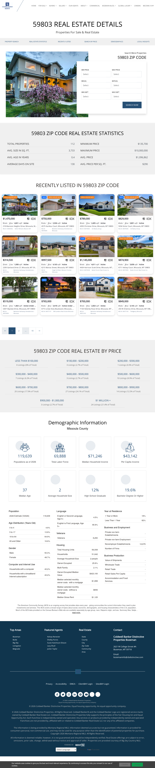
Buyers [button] (52, 6)
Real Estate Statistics (38, 41)
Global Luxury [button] (124, 6)
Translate (95, 749)
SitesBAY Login (102, 684)
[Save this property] (35, 197)
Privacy (49, 684)
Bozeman (16, 637)
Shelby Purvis (52, 640)
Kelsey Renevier (53, 637)
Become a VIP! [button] (148, 6)
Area (83, 652)
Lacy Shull (51, 646)
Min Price (85, 70)
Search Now (132, 105)
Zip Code (85, 646)
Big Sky (15, 643)
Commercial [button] (95, 6)
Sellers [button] (62, 6)
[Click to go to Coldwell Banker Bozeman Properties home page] (9, 6)
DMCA (72, 684)
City (83, 643)
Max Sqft (115, 92)
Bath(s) (115, 81)
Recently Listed (64, 41)
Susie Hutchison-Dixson (56, 643)
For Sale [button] (42, 6)
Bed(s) (83, 81)
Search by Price (90, 41)
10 (32, 331)
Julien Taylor (52, 649)
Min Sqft (84, 92)
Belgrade (16, 649)
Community (86, 649)
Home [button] (33, 6)
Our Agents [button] (73, 6)
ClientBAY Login (85, 684)
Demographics (117, 41)
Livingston (17, 646)
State (84, 637)
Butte (15, 640)
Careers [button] (137, 6)
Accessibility (61, 684)
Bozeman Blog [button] (108, 6)
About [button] (83, 6)
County (84, 640)
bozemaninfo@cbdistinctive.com (128, 657)
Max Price (116, 70)
